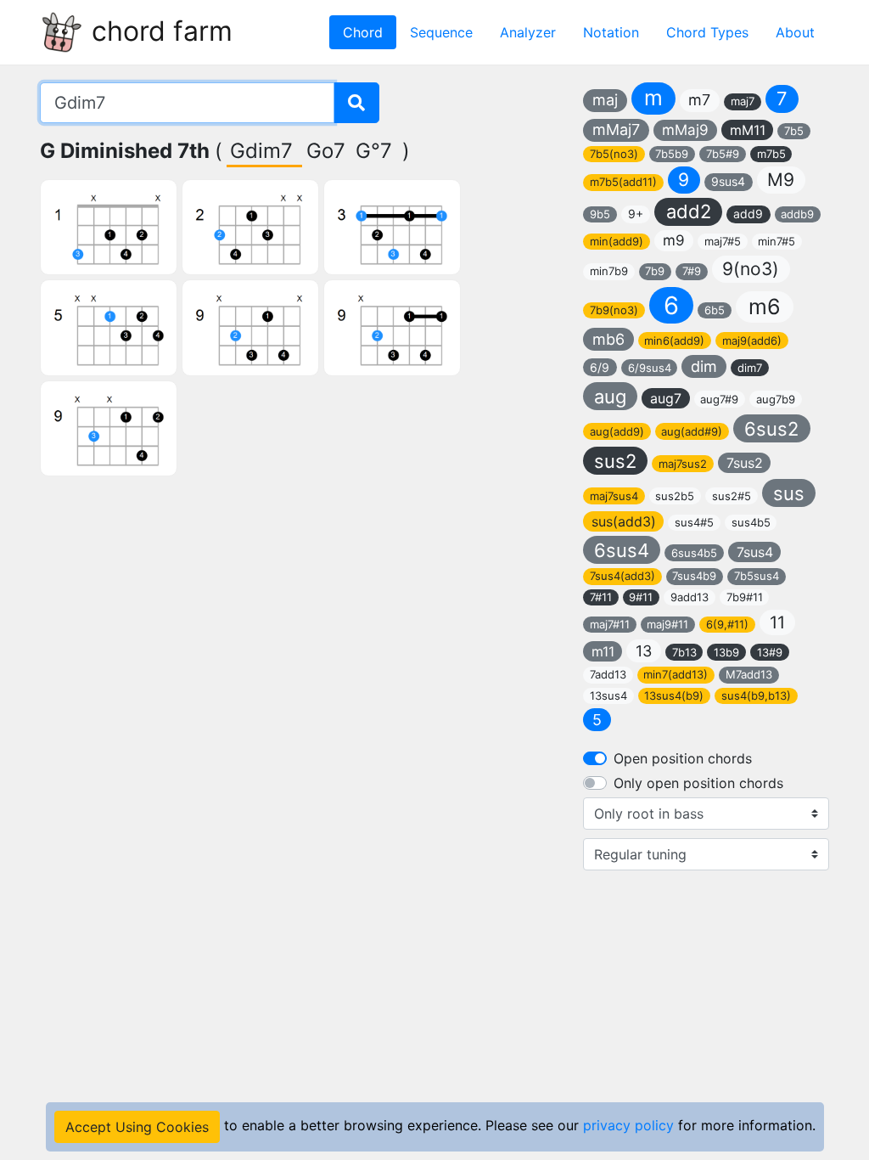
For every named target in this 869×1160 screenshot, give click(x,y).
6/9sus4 (649, 367)
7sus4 (755, 551)
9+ (635, 213)
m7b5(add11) (623, 182)
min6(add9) (674, 340)
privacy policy (628, 1125)
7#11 (601, 597)
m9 (674, 240)
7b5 (794, 131)
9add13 (689, 597)
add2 (688, 211)
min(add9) (616, 241)
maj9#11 (667, 624)
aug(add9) (617, 431)
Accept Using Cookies (137, 1126)
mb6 (608, 339)
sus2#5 (731, 496)
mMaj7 (616, 129)
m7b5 (771, 153)
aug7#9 (719, 399)
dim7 (749, 367)
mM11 (747, 129)
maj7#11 (610, 624)
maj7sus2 (683, 463)
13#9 (769, 652)
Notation (611, 32)
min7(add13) (675, 674)
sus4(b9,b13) (756, 695)
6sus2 (771, 429)
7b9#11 (744, 597)
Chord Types (707, 32)
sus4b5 (751, 522)
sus (789, 493)
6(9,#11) (727, 624)
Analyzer (528, 32)
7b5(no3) (614, 153)
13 (644, 651)
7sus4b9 (694, 576)
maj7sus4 (614, 496)
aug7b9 (775, 399)
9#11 (641, 597)
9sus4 (728, 181)
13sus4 (608, 695)
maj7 (742, 101)
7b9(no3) (614, 310)
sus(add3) (623, 521)
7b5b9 (671, 153)
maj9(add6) (752, 340)
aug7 (665, 398)
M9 (780, 179)
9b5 (600, 214)
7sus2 (744, 462)
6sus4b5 (694, 553)
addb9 (797, 214)
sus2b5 (674, 496)
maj (605, 100)
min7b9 (609, 271)
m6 (764, 306)
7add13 (608, 674)
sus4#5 (694, 522)
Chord (363, 32)
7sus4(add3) (622, 576)
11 (777, 622)
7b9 (654, 271)
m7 (699, 100)
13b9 (726, 652)
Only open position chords (698, 782)
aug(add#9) (691, 431)
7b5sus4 (756, 576)
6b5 (714, 310)
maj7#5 (722, 241)
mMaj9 (685, 129)
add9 (748, 213)
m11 (602, 651)
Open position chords (683, 758)
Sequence (441, 32)
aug (610, 397)
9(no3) (750, 268)
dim (704, 366)
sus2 (615, 461)
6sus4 (621, 550)
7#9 (691, 271)
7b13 (684, 652)
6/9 (599, 367)
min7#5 (776, 241)
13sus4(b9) (674, 695)
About (795, 32)
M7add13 (749, 674)
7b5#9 (722, 153)
